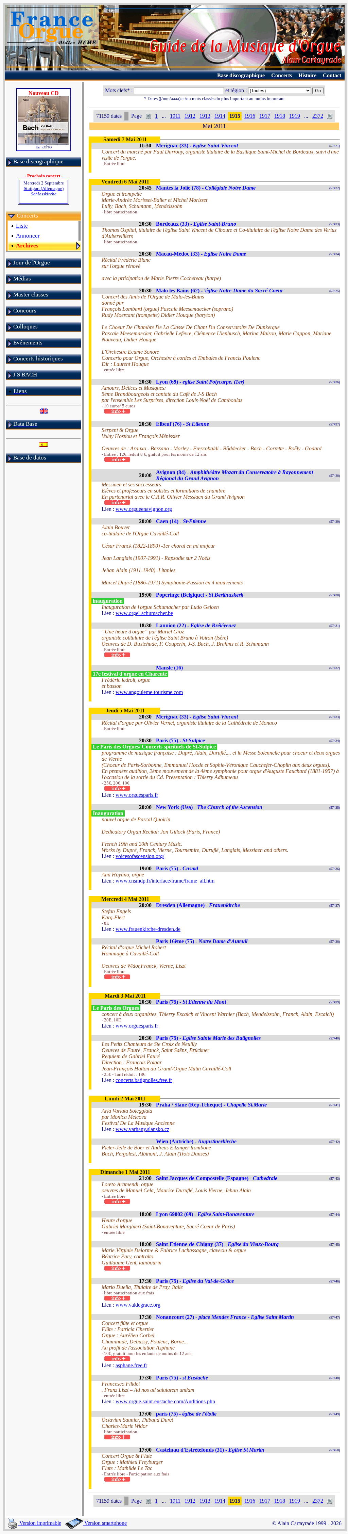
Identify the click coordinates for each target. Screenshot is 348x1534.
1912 (190, 116)
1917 (264, 116)
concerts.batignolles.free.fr (144, 1080)
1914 (219, 116)
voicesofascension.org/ (140, 856)
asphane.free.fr (131, 1365)
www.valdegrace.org (138, 1305)
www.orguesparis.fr (137, 795)
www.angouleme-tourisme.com (149, 692)
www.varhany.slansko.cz (142, 1129)
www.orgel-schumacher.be (144, 613)
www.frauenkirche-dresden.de (148, 929)
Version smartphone (105, 1523)
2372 (317, 116)
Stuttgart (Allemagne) (44, 191)
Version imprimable (39, 1523)
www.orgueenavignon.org (144, 509)
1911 (175, 116)
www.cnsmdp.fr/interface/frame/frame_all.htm (165, 881)
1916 (249, 116)
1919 (294, 116)
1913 (204, 116)
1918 (279, 116)
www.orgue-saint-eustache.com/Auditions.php (165, 1401)
